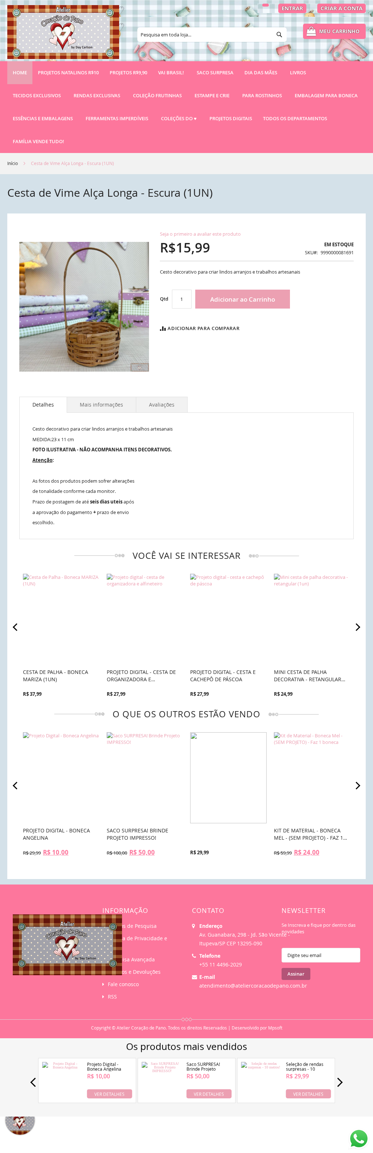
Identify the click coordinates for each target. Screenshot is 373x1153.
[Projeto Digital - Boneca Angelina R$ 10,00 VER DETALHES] (62, 1097)
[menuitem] (68, 72)
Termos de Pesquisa (132, 925)
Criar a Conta (341, 8)
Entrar (292, 8)
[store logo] (63, 35)
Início (12, 163)
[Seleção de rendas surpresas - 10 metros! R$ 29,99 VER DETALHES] (261, 1097)
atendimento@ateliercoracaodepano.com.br (253, 985)
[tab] (43, 405)
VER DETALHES (109, 1094)
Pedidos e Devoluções (134, 971)
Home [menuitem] (20, 72)
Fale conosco (123, 984)
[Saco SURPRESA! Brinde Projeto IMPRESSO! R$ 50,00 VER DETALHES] (161, 1097)
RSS (112, 996)
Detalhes (43, 404)
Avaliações (161, 404)
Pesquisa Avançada (131, 959)
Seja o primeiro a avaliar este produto (200, 234)
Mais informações (101, 404)
